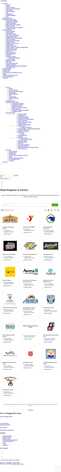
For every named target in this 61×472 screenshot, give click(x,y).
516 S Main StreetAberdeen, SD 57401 (5, 424)
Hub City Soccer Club (48, 307)
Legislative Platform (10, 15)
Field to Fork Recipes (11, 52)
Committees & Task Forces (9, 19)
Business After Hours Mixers (13, 40)
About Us (5, 3)
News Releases (15, 404)
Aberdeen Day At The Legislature (14, 38)
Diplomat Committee (11, 23)
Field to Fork (9, 51)
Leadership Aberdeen (11, 56)
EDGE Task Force (10, 26)
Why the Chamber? (10, 7)
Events (4, 74)
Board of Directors (10, 11)
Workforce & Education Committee (14, 27)
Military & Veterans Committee (13, 24)
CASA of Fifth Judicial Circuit (10, 307)
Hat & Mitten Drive (10, 54)
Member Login (6, 438)
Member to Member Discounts (10, 75)
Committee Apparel (10, 28)
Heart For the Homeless (14, 58)
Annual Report (9, 14)
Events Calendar (22, 404)
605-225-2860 (3, 427)
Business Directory (7, 18)
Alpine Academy (7, 280)
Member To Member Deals (37, 404)
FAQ (7, 16)
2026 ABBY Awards (11, 34)
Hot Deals (29, 404)
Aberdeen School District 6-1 (30, 254)
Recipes (23, 134)
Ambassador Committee (11, 22)
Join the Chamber (7, 68)
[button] (2, 210)
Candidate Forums (10, 42)
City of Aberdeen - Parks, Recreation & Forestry (29, 308)
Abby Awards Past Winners (12, 35)
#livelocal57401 (9, 32)
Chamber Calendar (10, 31)
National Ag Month (10, 60)
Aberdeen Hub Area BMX (9, 254)
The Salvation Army (28, 362)
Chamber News (6, 70)
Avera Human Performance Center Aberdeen (30, 281)
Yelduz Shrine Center (8, 389)
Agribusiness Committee (11, 20)
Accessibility (9, 462)
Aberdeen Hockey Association (47, 227)
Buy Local (45, 404)
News (4, 442)
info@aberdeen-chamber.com (7, 430)
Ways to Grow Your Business (13, 8)
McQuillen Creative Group (17, 464)
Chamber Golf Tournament (12, 43)
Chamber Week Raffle (11, 46)
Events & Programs (7, 30)
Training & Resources (11, 64)
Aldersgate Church (48, 254)
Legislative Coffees (10, 59)
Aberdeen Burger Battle (11, 36)
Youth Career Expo (10, 67)
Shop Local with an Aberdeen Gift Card (12, 72)
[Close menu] (0, 1)
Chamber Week (9, 44)
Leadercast (8, 55)
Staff (7, 12)
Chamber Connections (11, 50)
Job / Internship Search (8, 76)
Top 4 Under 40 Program (12, 63)
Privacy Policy (16, 462)
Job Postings (50, 404)
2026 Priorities (9, 10)
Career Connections (10, 39)
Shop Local (8, 62)
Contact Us (5, 78)
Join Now (5, 162)
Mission (8, 6)
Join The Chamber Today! (6, 416)
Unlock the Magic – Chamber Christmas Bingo (17, 47)
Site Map (2, 462)
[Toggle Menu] (3, 86)
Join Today (4, 0)
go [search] (55, 205)
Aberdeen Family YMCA (29, 227)
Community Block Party (11, 48)
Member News (6, 71)
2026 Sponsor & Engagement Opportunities (16, 66)
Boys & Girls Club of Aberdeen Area (48, 281)
